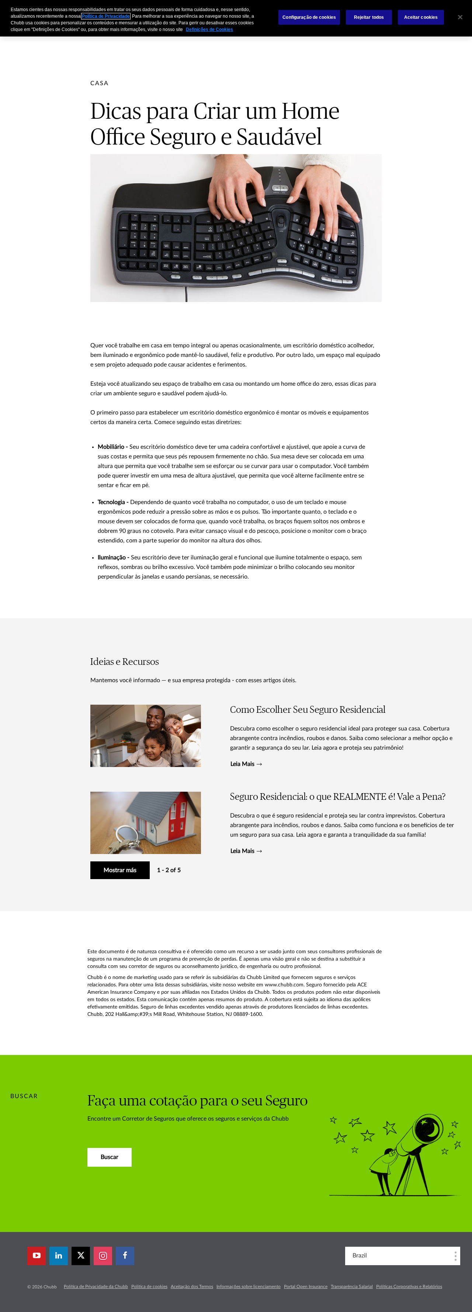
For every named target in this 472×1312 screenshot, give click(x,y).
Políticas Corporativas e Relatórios (409, 1286)
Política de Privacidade (106, 16)
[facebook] (125, 1256)
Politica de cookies (149, 1286)
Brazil (360, 1256)
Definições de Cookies (209, 29)
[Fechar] (460, 17)
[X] (81, 1256)
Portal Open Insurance (305, 1286)
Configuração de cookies (309, 17)
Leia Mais (242, 764)
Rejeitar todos (369, 17)
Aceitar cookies (421, 17)
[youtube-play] (36, 1256)
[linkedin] (58, 1256)
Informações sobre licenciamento (248, 1286)
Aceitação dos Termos (192, 1286)
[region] (236, 18)
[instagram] (103, 1256)
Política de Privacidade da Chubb (96, 1286)
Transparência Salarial (352, 1286)
